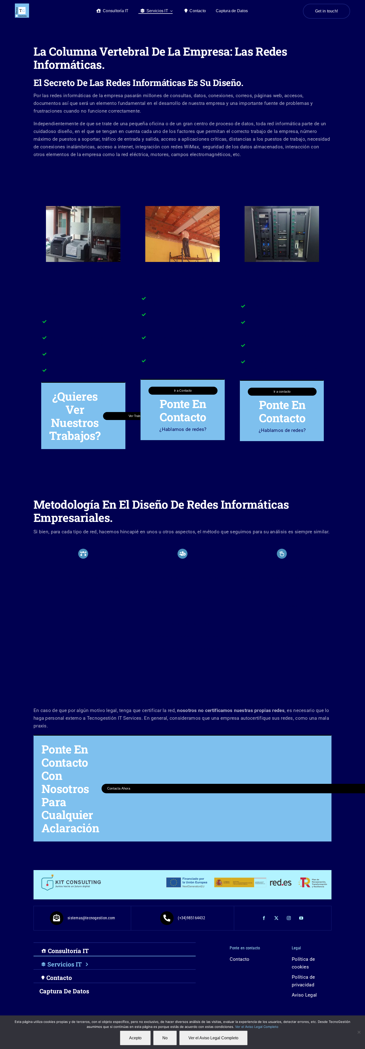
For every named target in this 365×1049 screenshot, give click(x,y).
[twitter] (277, 918)
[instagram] (289, 918)
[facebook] (264, 918)
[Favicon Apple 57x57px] (22, 6)
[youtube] (301, 918)
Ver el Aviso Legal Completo (256, 1027)
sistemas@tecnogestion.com (91, 918)
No (165, 1038)
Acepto (135, 1038)
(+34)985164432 (191, 918)
